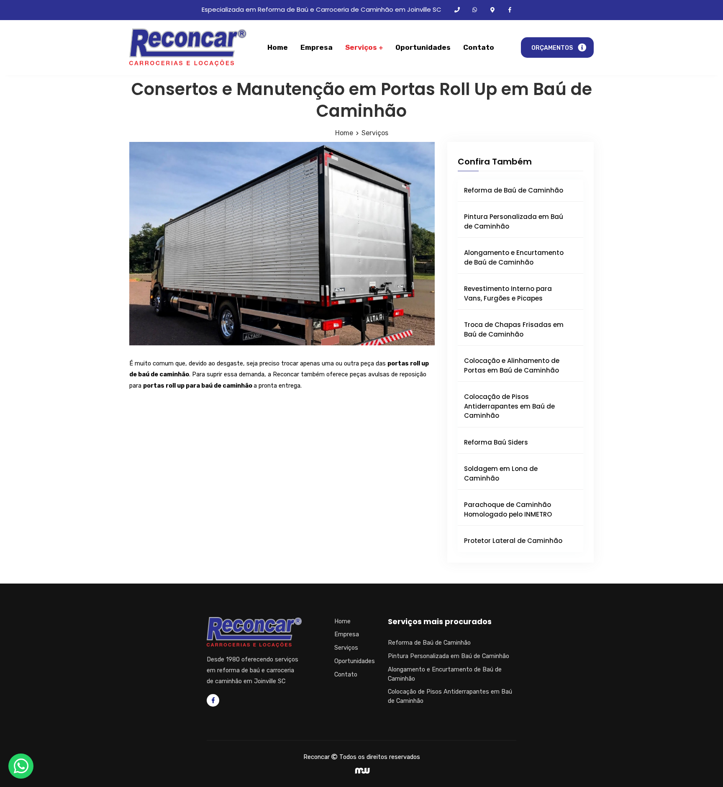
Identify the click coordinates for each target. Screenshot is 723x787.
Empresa (316, 47)
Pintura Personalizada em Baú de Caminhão (513, 221)
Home (277, 47)
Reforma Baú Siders (496, 442)
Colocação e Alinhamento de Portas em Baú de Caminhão (511, 365)
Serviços (362, 47)
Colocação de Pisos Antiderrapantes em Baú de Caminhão (509, 406)
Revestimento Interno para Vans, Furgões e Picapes (508, 293)
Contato (478, 47)
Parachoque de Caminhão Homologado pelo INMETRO (508, 509)
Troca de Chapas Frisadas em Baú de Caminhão (514, 329)
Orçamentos (552, 47)
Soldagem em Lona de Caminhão (501, 473)
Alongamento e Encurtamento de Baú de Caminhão (514, 257)
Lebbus (362, 771)
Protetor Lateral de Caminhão (513, 540)
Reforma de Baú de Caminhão (513, 190)
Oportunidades (423, 47)
